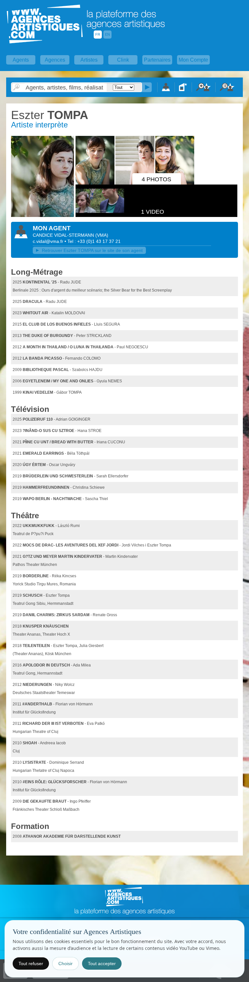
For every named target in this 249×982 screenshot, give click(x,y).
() (101, 235)
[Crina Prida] (42, 215)
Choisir (65, 963)
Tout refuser (30, 963)
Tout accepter (102, 963)
